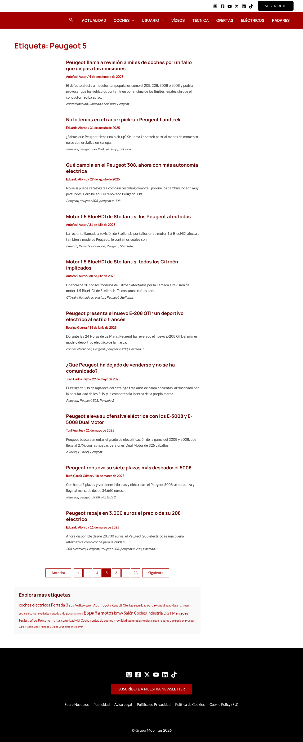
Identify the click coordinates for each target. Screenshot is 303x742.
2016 (61, 626)
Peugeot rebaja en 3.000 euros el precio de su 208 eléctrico (123, 516)
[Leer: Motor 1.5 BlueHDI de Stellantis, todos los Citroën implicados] (37, 280)
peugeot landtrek (92, 149)
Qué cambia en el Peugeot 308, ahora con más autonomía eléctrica (132, 168)
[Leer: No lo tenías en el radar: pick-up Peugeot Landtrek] (37, 135)
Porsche (44, 620)
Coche (85, 620)
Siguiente (155, 572)
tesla (23, 620)
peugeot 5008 (90, 497)
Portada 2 (106, 400)
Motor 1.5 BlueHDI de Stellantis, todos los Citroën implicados (122, 264)
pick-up (111, 149)
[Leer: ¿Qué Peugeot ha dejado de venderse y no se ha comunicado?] (37, 383)
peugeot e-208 (116, 349)
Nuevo (155, 620)
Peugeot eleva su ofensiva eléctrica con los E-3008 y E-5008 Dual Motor (129, 419)
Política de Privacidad (153, 704)
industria (155, 613)
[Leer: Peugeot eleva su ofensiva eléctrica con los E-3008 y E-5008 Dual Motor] (37, 435)
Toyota (106, 605)
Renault (117, 605)
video (37, 626)
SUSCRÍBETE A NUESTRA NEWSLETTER (151, 689)
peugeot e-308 (109, 201)
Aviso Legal (123, 704)
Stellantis (126, 246)
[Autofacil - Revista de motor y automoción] (27, 20)
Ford (150, 605)
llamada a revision (102, 104)
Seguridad (140, 605)
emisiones (70, 626)
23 (135, 572)
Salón (128, 613)
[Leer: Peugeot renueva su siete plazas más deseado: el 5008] (37, 483)
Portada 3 (136, 349)
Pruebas (190, 620)
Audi (96, 605)
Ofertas (224, 20)
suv (71, 605)
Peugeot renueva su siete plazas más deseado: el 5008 (129, 467)
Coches (122, 20)
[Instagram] (215, 6)
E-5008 (83, 452)
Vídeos (178, 20)
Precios (146, 620)
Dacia (69, 613)
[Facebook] (222, 6)
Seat (168, 605)
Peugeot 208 (109, 549)
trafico (32, 620)
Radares (281, 20)
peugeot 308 (89, 201)
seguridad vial (70, 620)
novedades (43, 613)
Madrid (29, 626)
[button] (276, 6)
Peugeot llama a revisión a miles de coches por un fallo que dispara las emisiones (129, 65)
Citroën (71, 297)
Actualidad (94, 20)
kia (63, 613)
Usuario (150, 20)
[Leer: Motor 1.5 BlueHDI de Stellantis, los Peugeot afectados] (37, 232)
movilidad (120, 620)
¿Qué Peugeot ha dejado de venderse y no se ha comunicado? (120, 368)
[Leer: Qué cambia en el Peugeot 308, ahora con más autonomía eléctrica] (37, 184)
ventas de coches (101, 620)
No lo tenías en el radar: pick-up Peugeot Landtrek (123, 119)
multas (56, 620)
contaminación (77, 104)
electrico (78, 613)
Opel (22, 626)
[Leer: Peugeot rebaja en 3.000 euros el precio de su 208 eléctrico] (37, 531)
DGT (167, 613)
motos (107, 612)
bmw (118, 613)
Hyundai (159, 605)
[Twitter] (147, 675)
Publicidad (102, 704)
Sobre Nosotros (77, 704)
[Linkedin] (244, 6)
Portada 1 (45, 626)
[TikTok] (251, 6)
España (92, 612)
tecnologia (134, 620)
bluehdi (71, 246)
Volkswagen (84, 605)
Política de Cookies (190, 704)
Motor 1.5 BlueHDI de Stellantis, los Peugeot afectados (128, 216)
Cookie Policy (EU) (223, 704)
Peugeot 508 (89, 400)
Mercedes (180, 613)
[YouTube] (229, 6)
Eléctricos (252, 20)
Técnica (200, 20)
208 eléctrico (75, 549)
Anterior (58, 572)
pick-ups (124, 149)
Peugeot (123, 104)
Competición (177, 620)
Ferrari (80, 626)
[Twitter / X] (237, 6)
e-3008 (71, 452)
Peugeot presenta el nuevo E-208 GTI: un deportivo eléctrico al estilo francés (124, 316)
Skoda (55, 626)
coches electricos (78, 349)
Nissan (175, 605)
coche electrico (27, 613)
